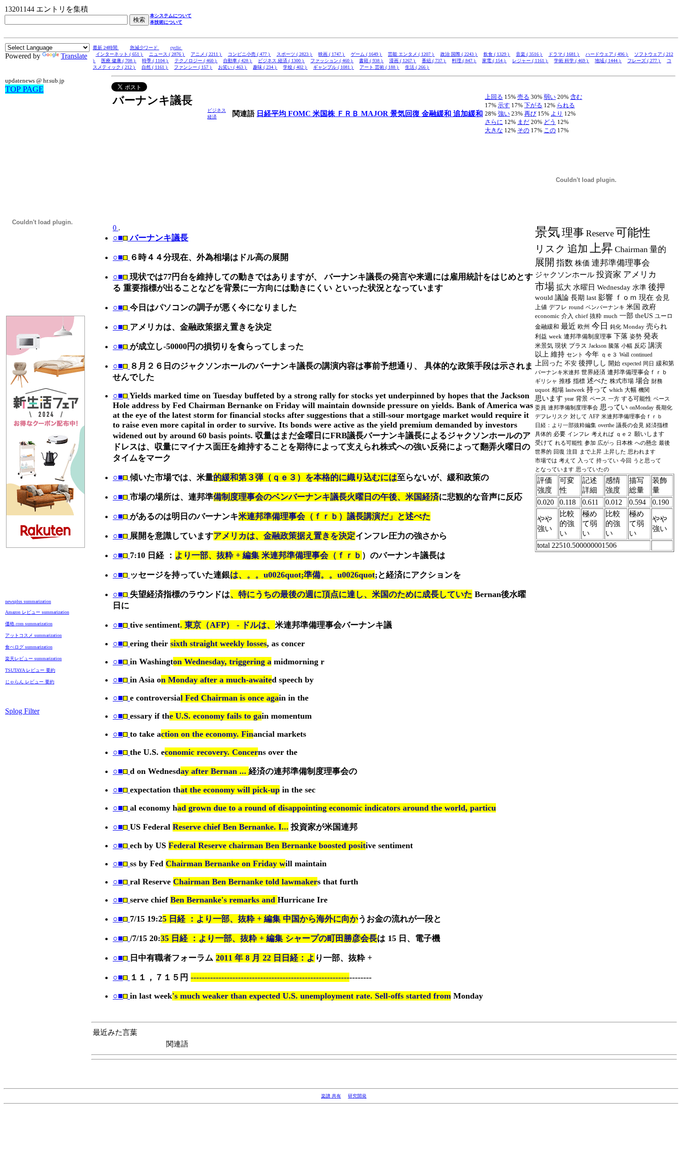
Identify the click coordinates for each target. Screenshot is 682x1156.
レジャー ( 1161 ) (530, 60)
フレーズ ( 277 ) (644, 60)
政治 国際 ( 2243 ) (459, 54)
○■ (118, 257)
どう (550, 121)
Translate (74, 56)
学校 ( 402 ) (295, 67)
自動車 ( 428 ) (237, 60)
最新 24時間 (106, 47)
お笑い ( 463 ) (232, 67)
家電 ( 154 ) (494, 60)
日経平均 (272, 113)
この (550, 130)
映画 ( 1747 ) (331, 54)
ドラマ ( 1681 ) (564, 54)
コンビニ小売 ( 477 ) (249, 54)
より (557, 113)
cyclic (176, 47)
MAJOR (375, 113)
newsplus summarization (28, 601)
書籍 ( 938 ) (371, 60)
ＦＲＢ (349, 113)
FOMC (300, 113)
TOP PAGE (24, 89)
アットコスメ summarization (33, 635)
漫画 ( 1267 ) (402, 60)
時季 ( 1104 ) (155, 60)
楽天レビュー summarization (33, 658)
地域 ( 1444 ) (608, 60)
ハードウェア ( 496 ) (607, 54)
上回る (494, 96)
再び (530, 113)
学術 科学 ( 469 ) (571, 60)
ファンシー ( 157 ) (193, 67)
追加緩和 (468, 113)
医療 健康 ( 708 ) (118, 60)
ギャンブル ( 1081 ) (333, 67)
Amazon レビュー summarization (37, 612)
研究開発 (357, 1095)
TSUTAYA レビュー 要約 (30, 670)
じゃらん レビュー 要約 (29, 681)
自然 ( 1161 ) (155, 67)
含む (576, 96)
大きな (494, 130)
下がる (533, 105)
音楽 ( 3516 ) (529, 54)
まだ (523, 121)
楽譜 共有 (331, 1095)
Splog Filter (22, 711)
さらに (494, 121)
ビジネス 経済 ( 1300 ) (281, 60)
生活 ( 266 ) (417, 67)
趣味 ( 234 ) (265, 67)
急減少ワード (144, 47)
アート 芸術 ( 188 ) (379, 67)
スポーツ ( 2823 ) (295, 54)
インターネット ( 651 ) (119, 54)
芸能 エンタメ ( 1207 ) (411, 54)
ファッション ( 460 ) (332, 60)
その (523, 130)
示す (504, 105)
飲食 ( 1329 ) (496, 54)
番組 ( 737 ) (434, 60)
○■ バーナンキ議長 (150, 237)
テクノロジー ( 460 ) (196, 60)
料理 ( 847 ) (464, 60)
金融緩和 (437, 113)
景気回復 (406, 113)
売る (523, 96)
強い (504, 113)
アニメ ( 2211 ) (206, 54)
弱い (550, 96)
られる (566, 105)
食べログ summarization (28, 646)
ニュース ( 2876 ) (167, 54)
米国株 (325, 113)
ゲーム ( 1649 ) (366, 54)
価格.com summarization (28, 623)
